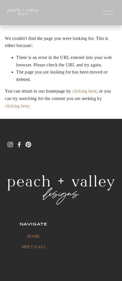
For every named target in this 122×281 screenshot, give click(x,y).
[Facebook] (19, 144)
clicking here (84, 91)
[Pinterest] (28, 144)
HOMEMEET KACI (33, 241)
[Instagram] (10, 144)
